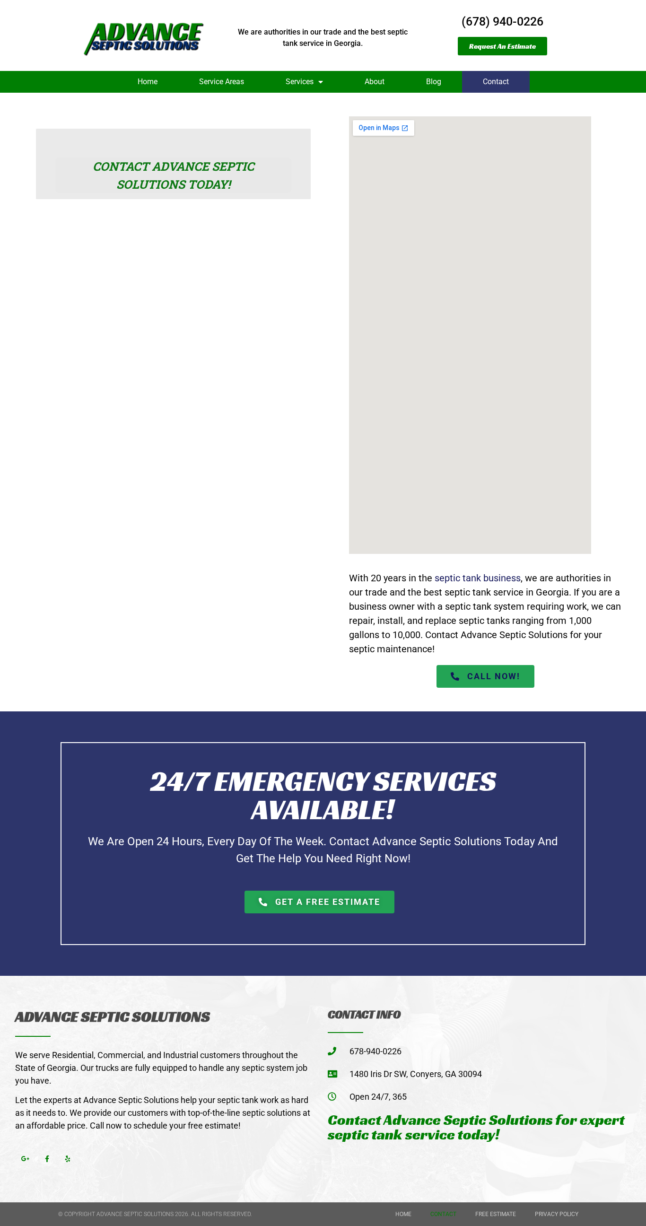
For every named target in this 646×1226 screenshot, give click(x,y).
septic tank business (478, 578)
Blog (433, 81)
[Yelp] (68, 1159)
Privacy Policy (556, 1214)
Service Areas (221, 81)
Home (147, 81)
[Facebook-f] (47, 1159)
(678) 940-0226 (502, 21)
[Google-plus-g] (25, 1159)
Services (300, 81)
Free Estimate (495, 1214)
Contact (496, 81)
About (374, 81)
